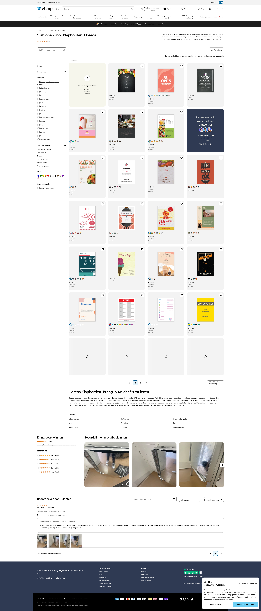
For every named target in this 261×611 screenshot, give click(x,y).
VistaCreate (41, 2)
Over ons (144, 572)
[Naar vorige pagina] (204, 553)
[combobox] (97, 9)
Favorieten (218, 50)
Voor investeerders (147, 577)
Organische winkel (180, 419)
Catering (124, 423)
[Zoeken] (132, 9)
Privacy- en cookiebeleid (59, 598)
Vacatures (144, 574)
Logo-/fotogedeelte (44, 184)
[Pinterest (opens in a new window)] (192, 599)
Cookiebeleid (229, 599)
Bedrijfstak (41, 78)
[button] (42, 540)
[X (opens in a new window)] (188, 599)
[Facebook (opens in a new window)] (181, 599)
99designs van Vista (54, 2)
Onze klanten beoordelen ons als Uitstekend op (200, 583)
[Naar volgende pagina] (221, 553)
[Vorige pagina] (129, 382)
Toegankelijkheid (105, 583)
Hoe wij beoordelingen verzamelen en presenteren (56, 445)
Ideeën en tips (104, 580)
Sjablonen (53, 30)
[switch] (217, 2)
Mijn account (103, 572)
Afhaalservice (74, 419)
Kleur (39, 172)
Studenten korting (105, 586)
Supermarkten (178, 427)
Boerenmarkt (74, 427)
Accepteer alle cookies (245, 604)
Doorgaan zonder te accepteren (245, 583)
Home (39, 30)
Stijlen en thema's (44, 145)
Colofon (85, 598)
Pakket (39, 66)
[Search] (174, 499)
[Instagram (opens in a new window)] (184, 599)
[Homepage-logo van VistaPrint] (48, 9)
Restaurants (177, 423)
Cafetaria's (125, 419)
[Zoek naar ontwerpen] (64, 50)
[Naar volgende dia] (222, 465)
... (45, 30)
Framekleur (41, 72)
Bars (70, 423)
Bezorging (102, 577)
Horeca (62, 30)
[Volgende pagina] (146, 382)
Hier (139, 24)
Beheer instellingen (217, 604)
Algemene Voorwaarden (75, 598)
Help (101, 574)
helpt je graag (50, 578)
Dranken (124, 427)
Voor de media (146, 580)
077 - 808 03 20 (41, 598)
